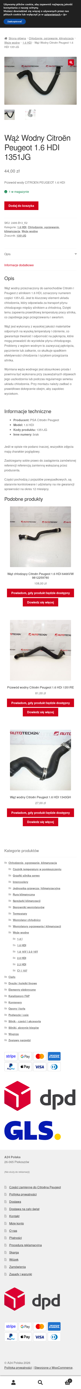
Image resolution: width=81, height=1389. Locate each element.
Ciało (11, 977)
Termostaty (20, 913)
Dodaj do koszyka (21, 205)
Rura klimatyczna (24, 894)
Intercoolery (20, 882)
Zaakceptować (14, 21)
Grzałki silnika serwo (26, 875)
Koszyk (62, 1379)
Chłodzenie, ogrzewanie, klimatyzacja (51, 38)
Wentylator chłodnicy (27, 920)
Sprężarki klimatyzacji (26, 901)
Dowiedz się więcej (40, 602)
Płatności (15, 1238)
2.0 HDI (21, 958)
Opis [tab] (7, 254)
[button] (71, 62)
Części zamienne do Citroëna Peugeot (35, 1187)
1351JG (21, 235)
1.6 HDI (27, 42)
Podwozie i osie (18, 1015)
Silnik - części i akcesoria (24, 1021)
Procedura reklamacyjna (25, 1245)
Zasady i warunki (20, 1274)
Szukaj (40, 1382)
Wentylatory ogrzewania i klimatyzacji (37, 926)
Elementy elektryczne (22, 989)
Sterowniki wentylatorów (28, 907)
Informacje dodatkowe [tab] (19, 265)
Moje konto (16, 1223)
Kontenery (15, 1002)
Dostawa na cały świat (24, 1209)
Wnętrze (13, 1034)
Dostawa (15, 1201)
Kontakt (14, 1216)
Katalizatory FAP (19, 996)
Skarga (14, 1252)
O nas (13, 1230)
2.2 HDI (21, 964)
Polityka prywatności (23, 1194)
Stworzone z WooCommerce (53, 1367)
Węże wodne (12, 42)
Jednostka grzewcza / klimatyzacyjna (36, 888)
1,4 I (19, 939)
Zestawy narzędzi (19, 1040)
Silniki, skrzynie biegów (23, 1027)
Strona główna (17, 38)
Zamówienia (17, 1267)
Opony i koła (16, 1008)
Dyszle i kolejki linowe (22, 983)
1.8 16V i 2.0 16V (27, 951)
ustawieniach (52, 14)
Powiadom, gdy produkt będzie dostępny (40, 593)
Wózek (13, 1259)
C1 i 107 (22, 970)
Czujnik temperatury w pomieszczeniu (37, 869)
